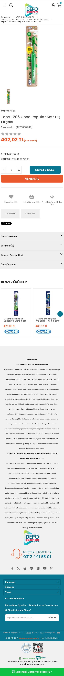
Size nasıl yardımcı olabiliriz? (34, 672)
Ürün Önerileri (8, 264)
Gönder (52, 617)
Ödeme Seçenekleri (12, 255)
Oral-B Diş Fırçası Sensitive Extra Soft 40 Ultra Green (15, 320)
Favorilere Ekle (16, 303)
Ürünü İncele (24, 303)
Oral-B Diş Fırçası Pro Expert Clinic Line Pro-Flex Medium (47, 320)
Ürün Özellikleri (9, 236)
